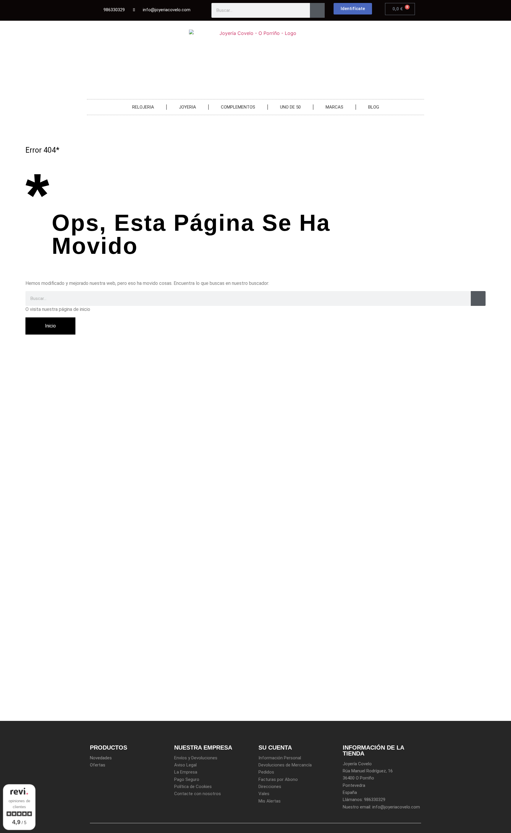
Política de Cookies (193, 786)
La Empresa (185, 772)
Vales (263, 793)
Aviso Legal (185, 765)
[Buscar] (317, 10)
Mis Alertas (269, 801)
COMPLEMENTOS (238, 107)
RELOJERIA (143, 107)
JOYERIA (187, 107)
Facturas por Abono (278, 779)
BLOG (373, 107)
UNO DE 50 (290, 107)
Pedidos (266, 772)
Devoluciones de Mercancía (285, 765)
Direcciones (269, 786)
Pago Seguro (186, 779)
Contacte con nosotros (197, 793)
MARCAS (334, 107)
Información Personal (279, 758)
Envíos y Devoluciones (195, 758)
